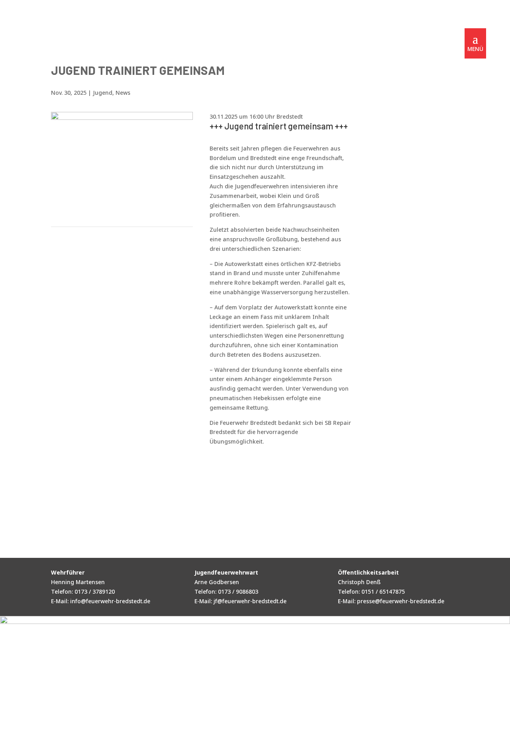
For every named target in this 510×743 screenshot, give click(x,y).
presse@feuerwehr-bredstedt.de (400, 601)
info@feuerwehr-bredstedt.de (110, 601)
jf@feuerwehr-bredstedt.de (250, 601)
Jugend (102, 92)
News (123, 92)
